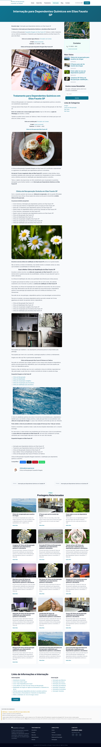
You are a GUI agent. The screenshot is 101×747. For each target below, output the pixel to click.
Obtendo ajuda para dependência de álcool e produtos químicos (30, 691)
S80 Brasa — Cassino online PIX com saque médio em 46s (16, 711)
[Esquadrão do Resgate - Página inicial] (18, 3)
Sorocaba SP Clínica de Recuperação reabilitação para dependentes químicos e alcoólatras (50, 546)
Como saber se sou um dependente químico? (78, 72)
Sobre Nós (39, 3)
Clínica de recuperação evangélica (22, 380)
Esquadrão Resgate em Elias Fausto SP (35, 32)
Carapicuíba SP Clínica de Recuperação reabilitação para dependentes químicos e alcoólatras (50, 615)
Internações (54, 739)
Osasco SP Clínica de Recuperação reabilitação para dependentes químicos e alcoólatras (76, 615)
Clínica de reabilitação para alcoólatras (23, 384)
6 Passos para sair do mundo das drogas (78, 65)
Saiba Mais (15, 525)
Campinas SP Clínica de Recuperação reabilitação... (80, 78)
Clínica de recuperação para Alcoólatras (23, 382)
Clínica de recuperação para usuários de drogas (80, 58)
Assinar (77, 98)
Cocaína (33, 732)
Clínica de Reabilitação (19, 379)
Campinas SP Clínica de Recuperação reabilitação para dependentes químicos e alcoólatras (24, 546)
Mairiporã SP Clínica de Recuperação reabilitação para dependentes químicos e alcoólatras (23, 649)
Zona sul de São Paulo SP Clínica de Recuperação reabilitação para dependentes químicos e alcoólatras (76, 649)
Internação (56, 3)
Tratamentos (47, 3)
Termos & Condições (56, 734)
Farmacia (15, 699)
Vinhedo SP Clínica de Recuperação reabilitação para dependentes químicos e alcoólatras (76, 581)
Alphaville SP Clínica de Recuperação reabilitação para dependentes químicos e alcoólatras (24, 615)
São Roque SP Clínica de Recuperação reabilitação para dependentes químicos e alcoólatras (50, 581)
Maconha (34, 734)
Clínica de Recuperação (19, 377)
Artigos (66, 105)
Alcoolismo (34, 730)
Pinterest (35, 462)
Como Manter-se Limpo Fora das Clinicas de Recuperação (28, 685)
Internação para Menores (59, 680)
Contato (67, 3)
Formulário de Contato (46, 39)
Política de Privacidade (57, 737)
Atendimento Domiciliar (19, 680)
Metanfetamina (35, 737)
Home (32, 3)
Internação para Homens (59, 683)
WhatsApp (42, 462)
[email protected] (38, 41)
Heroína (33, 739)
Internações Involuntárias (59, 689)
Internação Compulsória (59, 687)
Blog (62, 3)
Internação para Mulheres (59, 685)
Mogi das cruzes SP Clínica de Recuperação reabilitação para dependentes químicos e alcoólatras (23, 581)
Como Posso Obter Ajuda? (20, 682)
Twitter (29, 462)
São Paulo (66, 109)
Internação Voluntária (58, 691)
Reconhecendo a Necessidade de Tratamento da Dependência (29, 693)
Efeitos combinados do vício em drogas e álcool (25, 694)
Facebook (23, 462)
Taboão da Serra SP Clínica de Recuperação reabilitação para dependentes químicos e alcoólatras (76, 546)
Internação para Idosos (59, 682)
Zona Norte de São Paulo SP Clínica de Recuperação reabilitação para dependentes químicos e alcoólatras (50, 649)
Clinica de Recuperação (70, 107)
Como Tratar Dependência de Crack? (22, 683)
